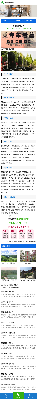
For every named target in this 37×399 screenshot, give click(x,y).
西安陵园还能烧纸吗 (13, 287)
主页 (22, 21)
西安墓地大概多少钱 (7, 322)
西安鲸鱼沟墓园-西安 (8, 353)
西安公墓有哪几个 (7, 302)
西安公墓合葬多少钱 (7, 364)
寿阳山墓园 (28, 263)
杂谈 (31, 21)
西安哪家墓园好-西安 (8, 312)
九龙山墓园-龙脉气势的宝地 (27, 280)
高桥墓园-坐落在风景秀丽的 (9, 280)
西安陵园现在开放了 (7, 291)
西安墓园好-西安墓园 (8, 384)
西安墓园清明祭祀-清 (8, 333)
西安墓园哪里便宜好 (7, 343)
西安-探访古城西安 (7, 374)
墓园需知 (26, 21)
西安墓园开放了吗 (13, 285)
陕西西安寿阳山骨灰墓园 (9, 263)
